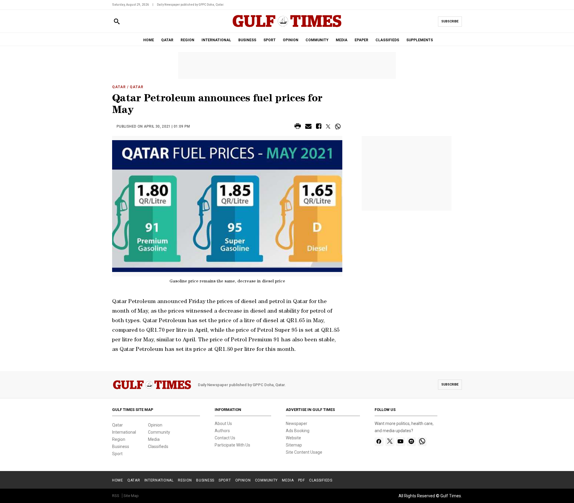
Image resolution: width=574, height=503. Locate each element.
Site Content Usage (304, 452)
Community (159, 432)
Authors (222, 430)
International (124, 432)
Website (293, 437)
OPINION (290, 40)
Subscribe (450, 21)
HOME (148, 40)
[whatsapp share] (338, 126)
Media (154, 439)
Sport (117, 453)
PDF (301, 480)
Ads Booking (297, 430)
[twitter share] (328, 126)
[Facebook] (379, 441)
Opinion (155, 425)
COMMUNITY (317, 40)
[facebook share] (318, 127)
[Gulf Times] (287, 27)
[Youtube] (400, 441)
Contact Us (225, 437)
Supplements (419, 40)
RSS (115, 495)
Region (118, 439)
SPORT (269, 40)
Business (120, 446)
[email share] (308, 127)
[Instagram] (411, 441)
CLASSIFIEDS (387, 40)
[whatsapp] (422, 442)
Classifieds (158, 446)
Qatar (119, 87)
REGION (187, 40)
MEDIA (341, 40)
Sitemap (294, 445)
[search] (116, 21)
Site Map (131, 495)
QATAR (167, 40)
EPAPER (361, 40)
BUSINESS (247, 40)
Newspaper (296, 423)
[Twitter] (389, 442)
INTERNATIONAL (216, 40)
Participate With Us (232, 445)
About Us (223, 423)
